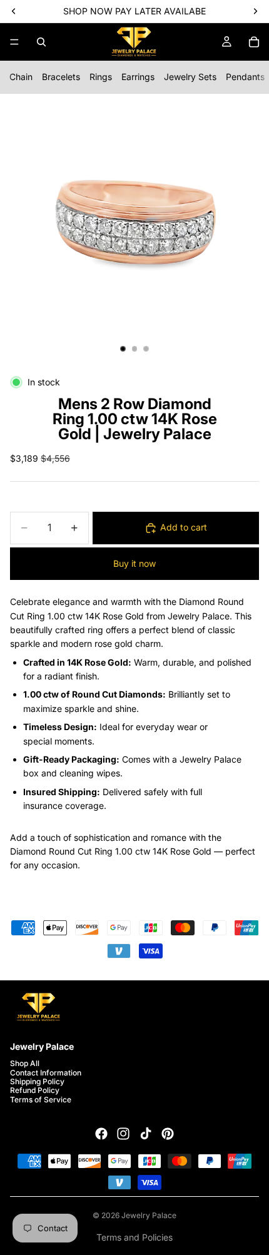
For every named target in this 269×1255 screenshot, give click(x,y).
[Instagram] (123, 1133)
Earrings (138, 76)
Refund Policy (34, 1090)
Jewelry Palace (148, 1215)
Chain (21, 76)
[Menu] (14, 42)
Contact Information (45, 1072)
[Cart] (254, 42)
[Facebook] (101, 1133)
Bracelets (61, 76)
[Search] (41, 42)
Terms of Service (40, 1099)
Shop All (24, 1063)
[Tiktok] (145, 1133)
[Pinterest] (167, 1133)
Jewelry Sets (190, 76)
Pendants (245, 76)
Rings (100, 76)
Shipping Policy (37, 1081)
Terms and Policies (134, 1237)
